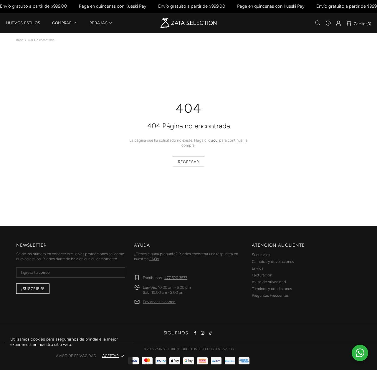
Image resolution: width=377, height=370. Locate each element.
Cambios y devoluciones (273, 261)
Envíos (257, 268)
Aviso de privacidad (269, 282)
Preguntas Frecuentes (270, 295)
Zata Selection (188, 23)
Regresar (188, 162)
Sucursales (261, 255)
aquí (214, 140)
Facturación (262, 275)
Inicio (19, 40)
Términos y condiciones (272, 288)
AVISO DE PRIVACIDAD (76, 356)
